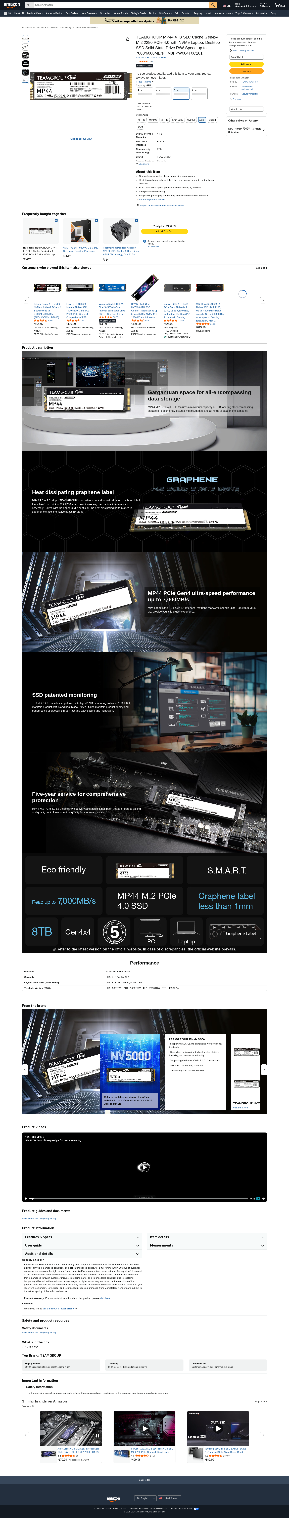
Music (209, 13)
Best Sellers (72, 13)
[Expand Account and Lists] (255, 6)
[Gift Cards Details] (171, 13)
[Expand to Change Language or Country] (230, 6)
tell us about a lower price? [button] (59, 1308)
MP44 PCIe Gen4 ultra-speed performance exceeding (53, 1140)
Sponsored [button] (26, 1406)
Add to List (237, 109)
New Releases (89, 13)
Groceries (105, 13)
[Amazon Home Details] (232, 13)
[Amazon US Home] (113, 1499)
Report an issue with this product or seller (162, 205)
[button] (7, 13)
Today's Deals (138, 13)
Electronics (27, 27)
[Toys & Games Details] (252, 13)
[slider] (138, 1198)
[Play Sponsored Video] (144, 1428)
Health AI (19, 13)
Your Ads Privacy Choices (181, 1508)
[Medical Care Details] (42, 13)
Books (152, 13)
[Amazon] (12, 5)
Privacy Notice (119, 1508)
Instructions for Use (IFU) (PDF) (39, 1218)
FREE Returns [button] (144, 81)
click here (105, 1298)
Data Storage (66, 27)
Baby (273, 13)
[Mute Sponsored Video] (97, 1442)
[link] (81, 231)
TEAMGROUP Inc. (250, 82)
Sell (176, 13)
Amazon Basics (54, 13)
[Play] (25, 1198)
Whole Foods (121, 13)
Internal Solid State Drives (86, 27)
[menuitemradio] (258, 1198)
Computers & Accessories (46, 27)
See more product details (151, 199)
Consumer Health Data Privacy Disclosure (148, 1508)
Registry (198, 13)
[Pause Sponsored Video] (97, 1436)
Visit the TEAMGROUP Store (151, 57)
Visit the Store (240, 1107)
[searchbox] (121, 5)
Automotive (261, 13)
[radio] (25, 38)
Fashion (186, 13)
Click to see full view (81, 138)
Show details (153, 246)
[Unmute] (263, 1198)
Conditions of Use (102, 1508)
